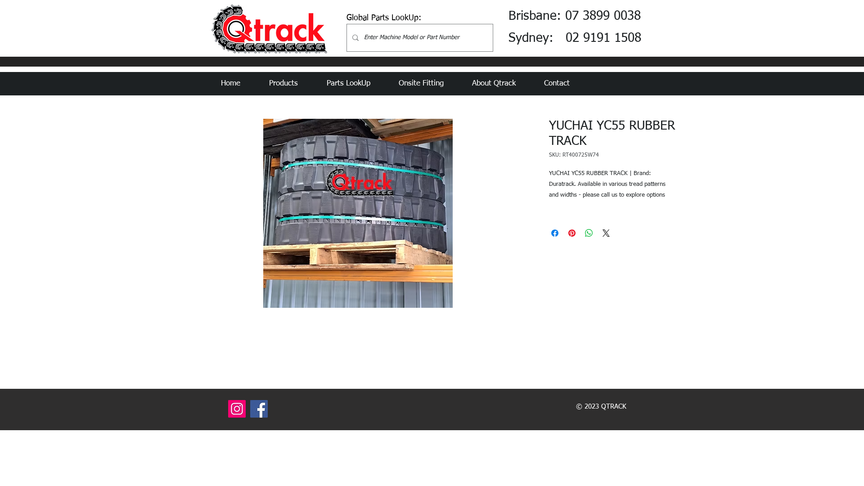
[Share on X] (606, 233)
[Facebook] (259, 409)
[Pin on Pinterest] (572, 233)
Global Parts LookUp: (383, 18)
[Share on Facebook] (554, 233)
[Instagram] (237, 409)
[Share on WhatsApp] (589, 233)
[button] (291, 83)
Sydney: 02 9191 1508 (574, 38)
